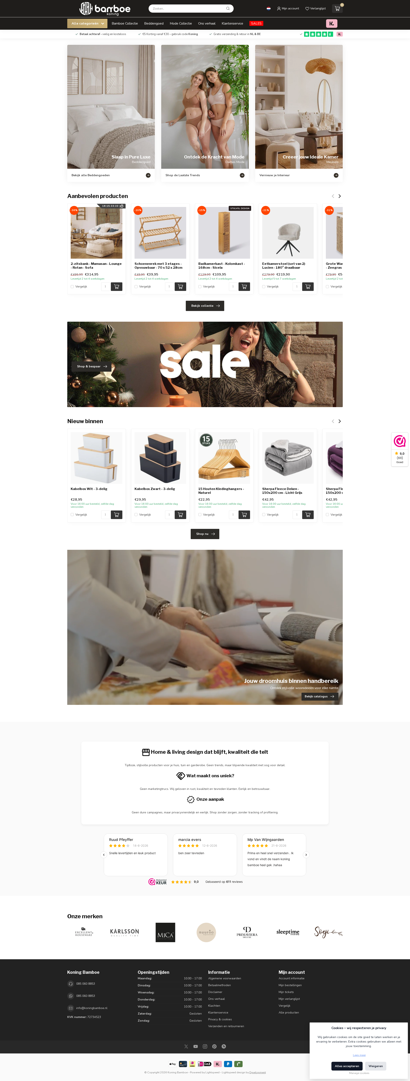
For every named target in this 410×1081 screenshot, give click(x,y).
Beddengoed (154, 23)
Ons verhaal (206, 23)
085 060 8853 (85, 984)
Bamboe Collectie (125, 23)
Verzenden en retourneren (226, 1026)
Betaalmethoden (219, 985)
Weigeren (376, 1066)
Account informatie (292, 978)
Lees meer (359, 1055)
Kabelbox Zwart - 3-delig (155, 489)
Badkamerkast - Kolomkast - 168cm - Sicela (221, 266)
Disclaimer (215, 992)
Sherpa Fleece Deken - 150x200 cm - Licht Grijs (282, 491)
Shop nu (202, 534)
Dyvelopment (257, 1072)
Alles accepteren (347, 1066)
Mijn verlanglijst (289, 999)
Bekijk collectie (202, 306)
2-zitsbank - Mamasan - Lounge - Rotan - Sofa (96, 266)
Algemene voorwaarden (224, 978)
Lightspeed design (233, 1072)
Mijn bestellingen (290, 985)
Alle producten (289, 1013)
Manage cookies (359, 1073)
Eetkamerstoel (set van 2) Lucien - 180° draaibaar (283, 266)
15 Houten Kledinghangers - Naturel (221, 491)
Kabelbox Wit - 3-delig (89, 489)
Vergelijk (81, 286)
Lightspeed (212, 1072)
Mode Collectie (181, 23)
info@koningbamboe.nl (91, 1008)
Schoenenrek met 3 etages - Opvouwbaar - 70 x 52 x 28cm (158, 266)
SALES (256, 23)
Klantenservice (232, 23)
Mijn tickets (286, 992)
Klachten (214, 1006)
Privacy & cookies (220, 1019)
